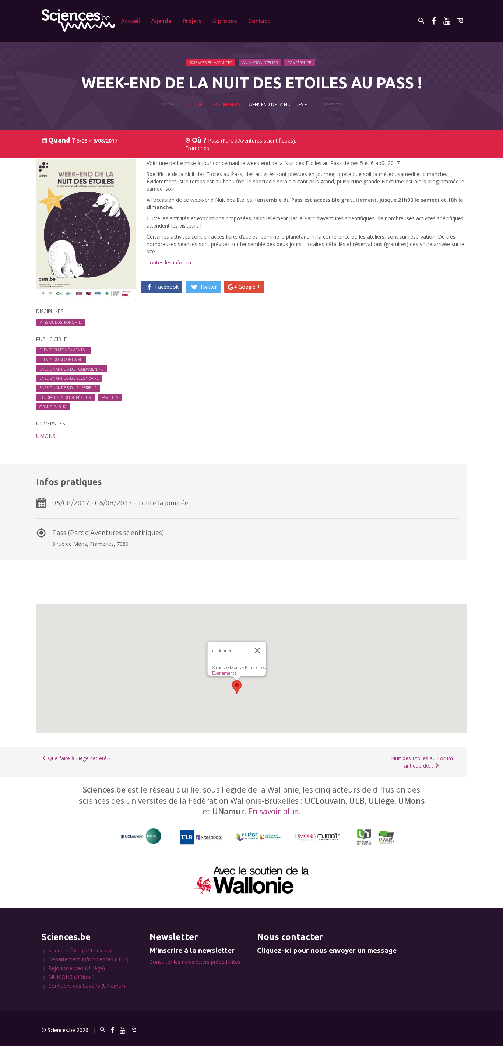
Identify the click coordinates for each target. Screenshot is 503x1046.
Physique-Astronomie (60, 322)
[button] (237, 687)
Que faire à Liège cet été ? (78, 758)
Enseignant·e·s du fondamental (71, 369)
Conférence (299, 62)
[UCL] (141, 836)
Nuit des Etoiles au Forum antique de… (422, 762)
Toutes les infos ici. (169, 262)
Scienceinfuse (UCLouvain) (79, 950)
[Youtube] (447, 21)
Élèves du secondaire (60, 359)
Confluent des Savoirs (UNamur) (86, 985)
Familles (109, 397)
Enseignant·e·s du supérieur (67, 387)
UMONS (46, 435)
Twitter (207, 286)
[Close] (257, 650)
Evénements (227, 104)
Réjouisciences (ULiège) (76, 968)
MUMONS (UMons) (71, 976)
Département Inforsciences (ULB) (88, 959)
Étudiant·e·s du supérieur (65, 397)
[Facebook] (434, 21)
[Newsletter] (460, 21)
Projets (192, 21)
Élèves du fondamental (63, 349)
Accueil (130, 21)
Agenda (161, 21)
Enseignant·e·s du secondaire (69, 378)
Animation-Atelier (260, 62)
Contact (259, 21)
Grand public (52, 406)
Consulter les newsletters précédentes (195, 961)
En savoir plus (273, 811)
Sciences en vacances (211, 62)
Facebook (166, 286)
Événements (224, 673)
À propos (224, 21)
